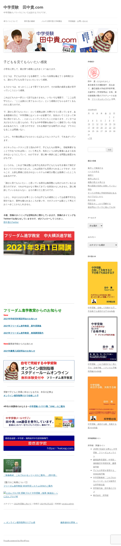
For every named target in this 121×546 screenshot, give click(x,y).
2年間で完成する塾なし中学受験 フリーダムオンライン (105, 452)
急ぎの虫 (91, 200)
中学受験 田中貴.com (23, 7)
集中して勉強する (95, 168)
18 (93, 127)
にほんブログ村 (11, 496)
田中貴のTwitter (11, 222)
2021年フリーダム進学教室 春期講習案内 (23, 332)
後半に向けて (93, 178)
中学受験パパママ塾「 (40, 406)
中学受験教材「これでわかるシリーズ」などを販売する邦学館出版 (104, 481)
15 (110, 124)
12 (97, 124)
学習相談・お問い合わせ (78, 21)
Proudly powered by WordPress (16, 540)
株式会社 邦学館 (100, 495)
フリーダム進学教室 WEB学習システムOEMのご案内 (28, 485)
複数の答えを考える (96, 182)
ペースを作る (93, 171)
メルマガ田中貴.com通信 (51, 21)
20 (101, 127)
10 (89, 124)
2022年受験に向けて (23, 503)
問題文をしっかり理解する (99, 203)
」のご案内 (60, 406)
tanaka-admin (68, 503)
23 (114, 127)
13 (101, 124)
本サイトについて (11, 21)
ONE (52, 406)
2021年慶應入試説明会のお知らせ (19, 350)
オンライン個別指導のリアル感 (19, 522)
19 (97, 127)
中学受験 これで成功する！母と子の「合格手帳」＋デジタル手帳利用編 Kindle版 (102, 368)
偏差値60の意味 (69, 522)
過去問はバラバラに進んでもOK (101, 207)
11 (93, 124)
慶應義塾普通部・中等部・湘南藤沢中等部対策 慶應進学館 (104, 463)
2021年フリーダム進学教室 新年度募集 (22, 325)
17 (89, 127)
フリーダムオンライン (101, 99)
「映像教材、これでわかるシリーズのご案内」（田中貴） (30, 475)
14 (106, 124)
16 (114, 124)
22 (110, 127)
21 (106, 127)
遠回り (91, 175)
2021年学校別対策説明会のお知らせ (20, 318)
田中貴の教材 (29, 21)
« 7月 (90, 138)
